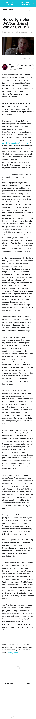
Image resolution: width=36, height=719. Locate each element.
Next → (30, 683)
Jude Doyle (7, 10)
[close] (33, 3)
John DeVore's (7, 143)
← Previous (7, 683)
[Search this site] (28, 9)
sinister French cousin (21, 143)
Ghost (28, 717)
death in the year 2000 (25, 67)
